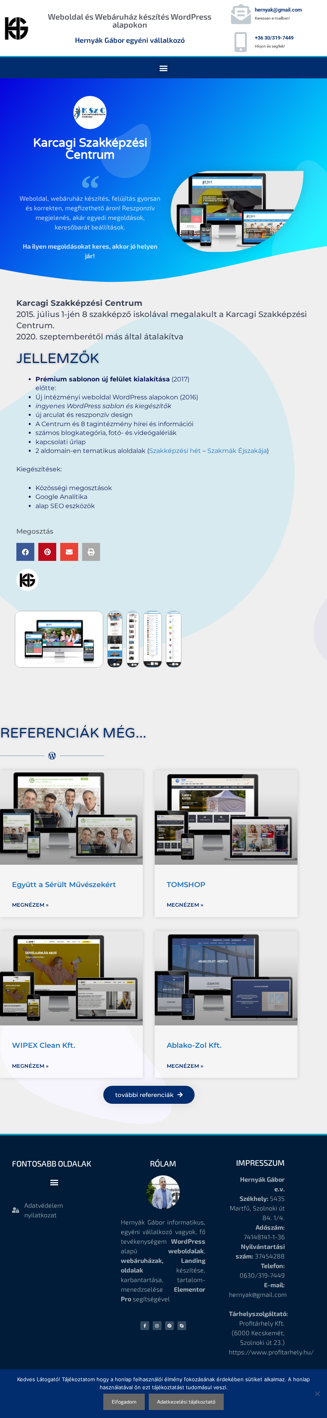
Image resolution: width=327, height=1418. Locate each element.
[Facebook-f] (144, 1325)
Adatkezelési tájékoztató (186, 1401)
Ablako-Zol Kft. (194, 1045)
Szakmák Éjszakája (237, 451)
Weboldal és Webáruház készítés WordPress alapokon (129, 20)
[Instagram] (157, 1325)
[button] (163, 67)
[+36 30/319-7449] (241, 42)
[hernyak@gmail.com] (241, 14)
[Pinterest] (169, 1325)
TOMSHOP (186, 884)
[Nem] (317, 1394)
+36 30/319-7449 (274, 38)
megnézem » (30, 904)
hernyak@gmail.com (278, 10)
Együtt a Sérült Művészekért (64, 884)
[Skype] (181, 1325)
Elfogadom (124, 1401)
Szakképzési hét (175, 451)
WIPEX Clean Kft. (43, 1045)
